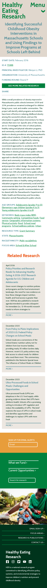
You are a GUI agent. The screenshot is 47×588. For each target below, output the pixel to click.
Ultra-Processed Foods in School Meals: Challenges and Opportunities (22, 386)
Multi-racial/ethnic (28, 240)
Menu (37, 5)
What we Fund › (17, 462)
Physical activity (9, 223)
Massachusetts (16, 235)
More (8, 315)
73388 (10, 65)
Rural (20, 223)
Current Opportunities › (22, 470)
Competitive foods (30, 218)
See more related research (23, 85)
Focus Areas (36, 533)
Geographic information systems (24, 220)
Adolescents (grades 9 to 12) (29, 205)
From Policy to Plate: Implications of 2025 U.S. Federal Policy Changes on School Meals (22, 332)
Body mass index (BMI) (25, 215)
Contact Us (37, 542)
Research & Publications (30, 538)
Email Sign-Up (36, 529)
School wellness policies (23, 226)
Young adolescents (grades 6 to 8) (18, 210)
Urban (38, 226)
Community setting (11, 218)
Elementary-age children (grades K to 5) (20, 207)
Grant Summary (27, 231)
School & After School (26, 245)
